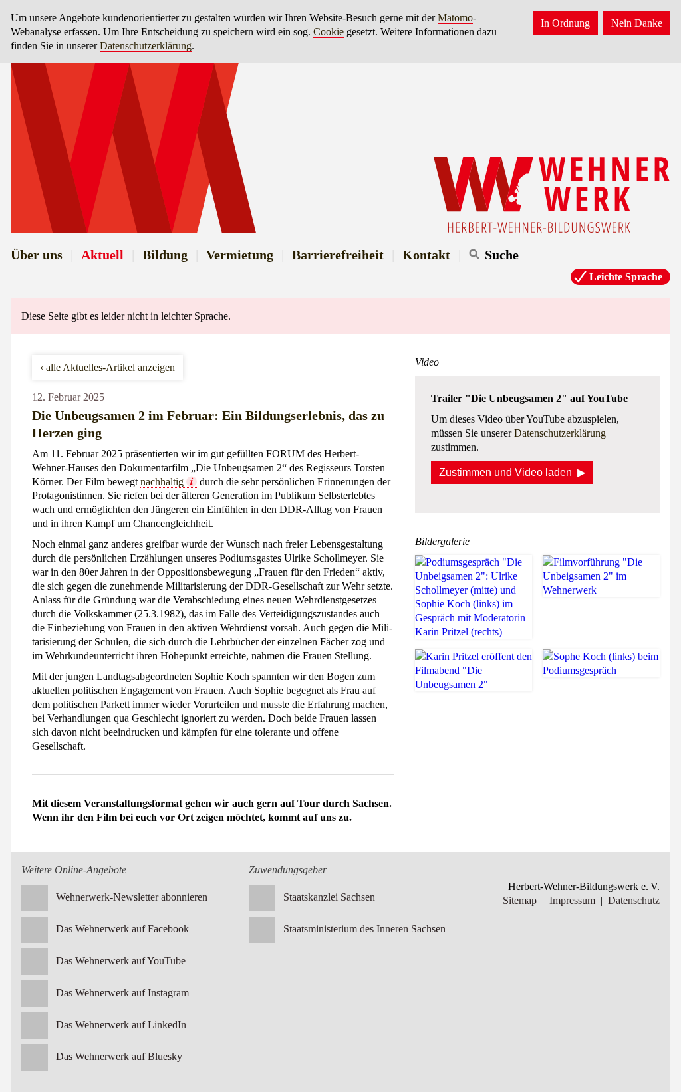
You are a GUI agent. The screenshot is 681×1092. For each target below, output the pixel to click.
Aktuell (102, 254)
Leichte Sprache (625, 276)
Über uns (37, 254)
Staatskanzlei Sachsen (329, 897)
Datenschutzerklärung (146, 45)
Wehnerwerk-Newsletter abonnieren (131, 897)
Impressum (572, 900)
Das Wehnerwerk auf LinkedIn (121, 1024)
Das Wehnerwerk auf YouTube (121, 960)
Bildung (165, 254)
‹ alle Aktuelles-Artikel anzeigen (107, 367)
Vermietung (239, 254)
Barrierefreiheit (338, 254)
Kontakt (426, 254)
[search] (528, 255)
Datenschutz (634, 900)
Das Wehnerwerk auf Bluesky (119, 1056)
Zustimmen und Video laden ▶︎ (512, 472)
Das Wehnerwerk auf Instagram (122, 992)
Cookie (328, 31)
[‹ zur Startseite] (340, 148)
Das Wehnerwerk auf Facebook (122, 928)
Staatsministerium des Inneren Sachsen (364, 928)
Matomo (455, 17)
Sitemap (520, 900)
